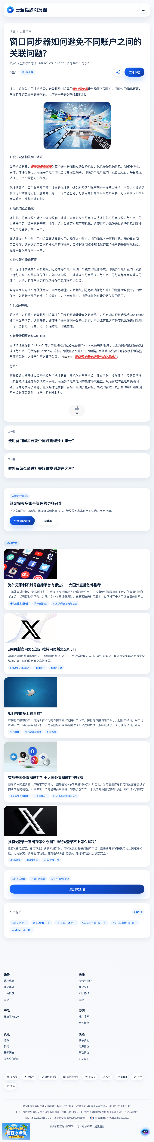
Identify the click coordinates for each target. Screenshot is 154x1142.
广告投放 (9, 993)
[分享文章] (118, 72)
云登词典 (9, 1052)
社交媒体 (9, 987)
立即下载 (134, 72)
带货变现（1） (19, 922)
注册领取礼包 (22, 521)
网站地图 (99, 1126)
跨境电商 (9, 980)
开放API (83, 987)
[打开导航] (143, 10)
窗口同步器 (27, 72)
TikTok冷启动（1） (66, 922)
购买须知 (84, 1059)
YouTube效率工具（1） (94, 922)
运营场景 (26, 31)
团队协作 (84, 993)
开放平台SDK (11, 1016)
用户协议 (84, 1046)
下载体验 (47, 521)
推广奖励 (84, 1016)
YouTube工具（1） (21, 930)
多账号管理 (85, 980)
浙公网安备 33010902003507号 (71, 1117)
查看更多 (138, 911)
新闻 (6, 1046)
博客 (13, 31)
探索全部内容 (11, 1059)
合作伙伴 (84, 1023)
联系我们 (84, 1040)
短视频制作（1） (41, 922)
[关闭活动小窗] (27, 1125)
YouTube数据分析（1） (124, 922)
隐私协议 (84, 1052)
